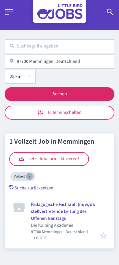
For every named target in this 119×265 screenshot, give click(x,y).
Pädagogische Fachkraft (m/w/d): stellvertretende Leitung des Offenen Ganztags (63, 211)
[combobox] (59, 46)
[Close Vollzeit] (29, 176)
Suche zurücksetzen (33, 188)
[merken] (103, 236)
